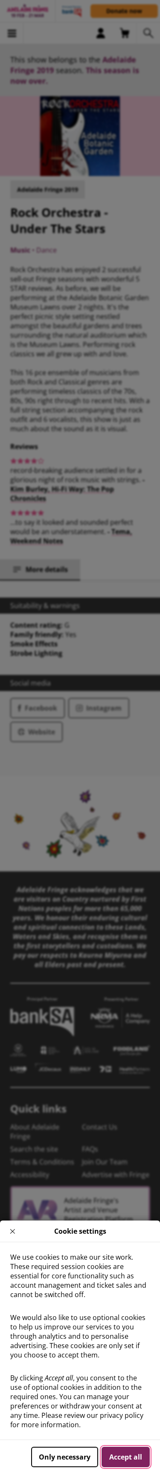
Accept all (125, 1457)
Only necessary (64, 1457)
